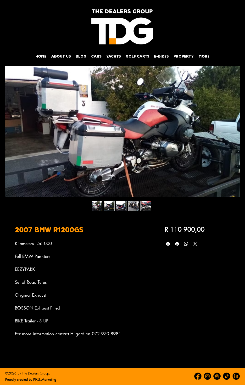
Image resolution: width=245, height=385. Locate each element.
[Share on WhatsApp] (186, 244)
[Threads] (217, 376)
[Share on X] (195, 244)
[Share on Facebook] (168, 244)
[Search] (235, 33)
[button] (96, 56)
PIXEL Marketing (44, 379)
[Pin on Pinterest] (177, 244)
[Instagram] (207, 376)
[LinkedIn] (236, 376)
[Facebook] (197, 376)
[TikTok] (226, 376)
